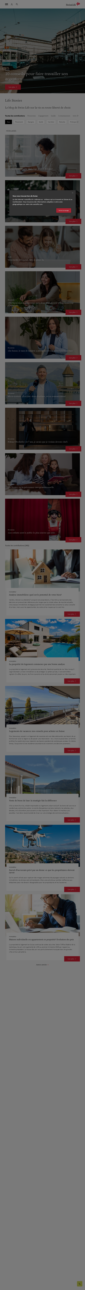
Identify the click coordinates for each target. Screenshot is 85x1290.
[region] (42, 203)
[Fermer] (72, 192)
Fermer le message (64, 210)
